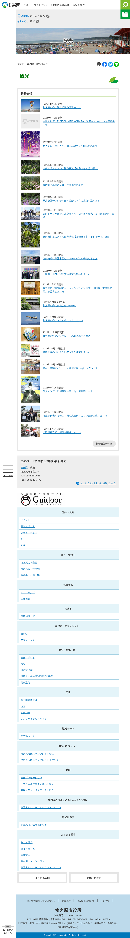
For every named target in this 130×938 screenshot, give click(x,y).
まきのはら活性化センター (35, 825)
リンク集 (105, 901)
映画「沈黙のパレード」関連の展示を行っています (70, 368)
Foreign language (60, 4)
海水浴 (24, 633)
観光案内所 (68, 817)
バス (23, 706)
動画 (68, 769)
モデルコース (28, 736)
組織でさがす (94, 877)
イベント (25, 520)
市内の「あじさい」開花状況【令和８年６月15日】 (70, 168)
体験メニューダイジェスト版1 (37, 783)
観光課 (24, 467)
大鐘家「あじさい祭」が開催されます (63, 185)
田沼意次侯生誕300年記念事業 (37, 676)
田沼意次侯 (26, 670)
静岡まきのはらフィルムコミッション (68, 799)
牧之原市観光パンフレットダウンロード (42, 760)
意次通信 (25, 682)
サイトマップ (41, 4)
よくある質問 (68, 834)
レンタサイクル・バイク (34, 718)
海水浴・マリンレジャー (68, 626)
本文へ (27, 4)
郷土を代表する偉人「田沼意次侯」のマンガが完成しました (75, 415)
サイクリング (28, 592)
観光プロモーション (31, 777)
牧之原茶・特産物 (30, 568)
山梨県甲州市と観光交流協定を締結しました (66, 274)
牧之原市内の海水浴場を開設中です (62, 107)
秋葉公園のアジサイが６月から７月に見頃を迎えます (71, 200)
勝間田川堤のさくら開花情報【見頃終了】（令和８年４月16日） (77, 236)
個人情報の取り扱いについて (41, 901)
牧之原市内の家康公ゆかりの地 (59, 305)
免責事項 (66, 901)
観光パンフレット (68, 746)
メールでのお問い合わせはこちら (98, 483)
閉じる (47, 16)
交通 (68, 692)
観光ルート (68, 728)
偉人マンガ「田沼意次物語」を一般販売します (68, 391)
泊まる (68, 608)
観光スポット (28, 526)
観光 (32, 21)
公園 (23, 545)
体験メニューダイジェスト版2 (37, 790)
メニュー (8, 469)
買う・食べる (68, 554)
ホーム (33, 16)
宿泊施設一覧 (28, 616)
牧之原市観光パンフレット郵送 (37, 753)
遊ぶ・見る (68, 512)
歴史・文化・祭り (68, 649)
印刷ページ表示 (98, 64)
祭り (23, 663)
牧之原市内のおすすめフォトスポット (63, 320)
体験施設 (25, 598)
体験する (68, 584)
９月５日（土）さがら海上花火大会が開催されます (70, 145)
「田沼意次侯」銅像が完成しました (62, 432)
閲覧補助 (77, 4)
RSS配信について (85, 901)
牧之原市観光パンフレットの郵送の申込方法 (66, 336)
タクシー (25, 712)
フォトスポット (29, 532)
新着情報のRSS (104, 443)
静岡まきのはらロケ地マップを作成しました (66, 352)
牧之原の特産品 (29, 562)
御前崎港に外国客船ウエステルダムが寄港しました (70, 258)
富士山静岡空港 (29, 700)
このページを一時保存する (125, 14)
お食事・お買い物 (30, 575)
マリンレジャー (29, 640)
